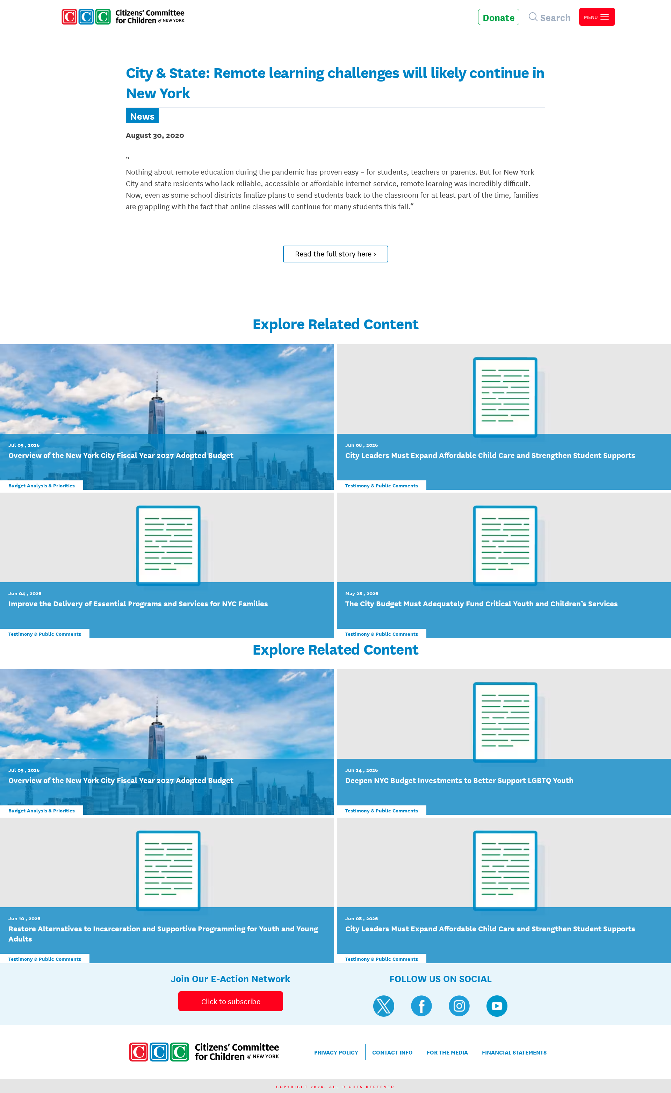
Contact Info (392, 1052)
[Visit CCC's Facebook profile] (421, 1005)
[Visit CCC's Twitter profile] (383, 1005)
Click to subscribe (230, 1001)
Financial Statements (514, 1052)
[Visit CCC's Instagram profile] (459, 1005)
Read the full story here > (335, 253)
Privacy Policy (336, 1052)
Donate (499, 17)
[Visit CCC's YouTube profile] (496, 1005)
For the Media (447, 1052)
